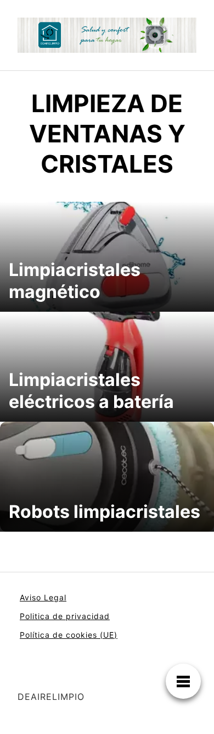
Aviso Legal (43, 597)
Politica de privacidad (65, 616)
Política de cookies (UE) (68, 634)
